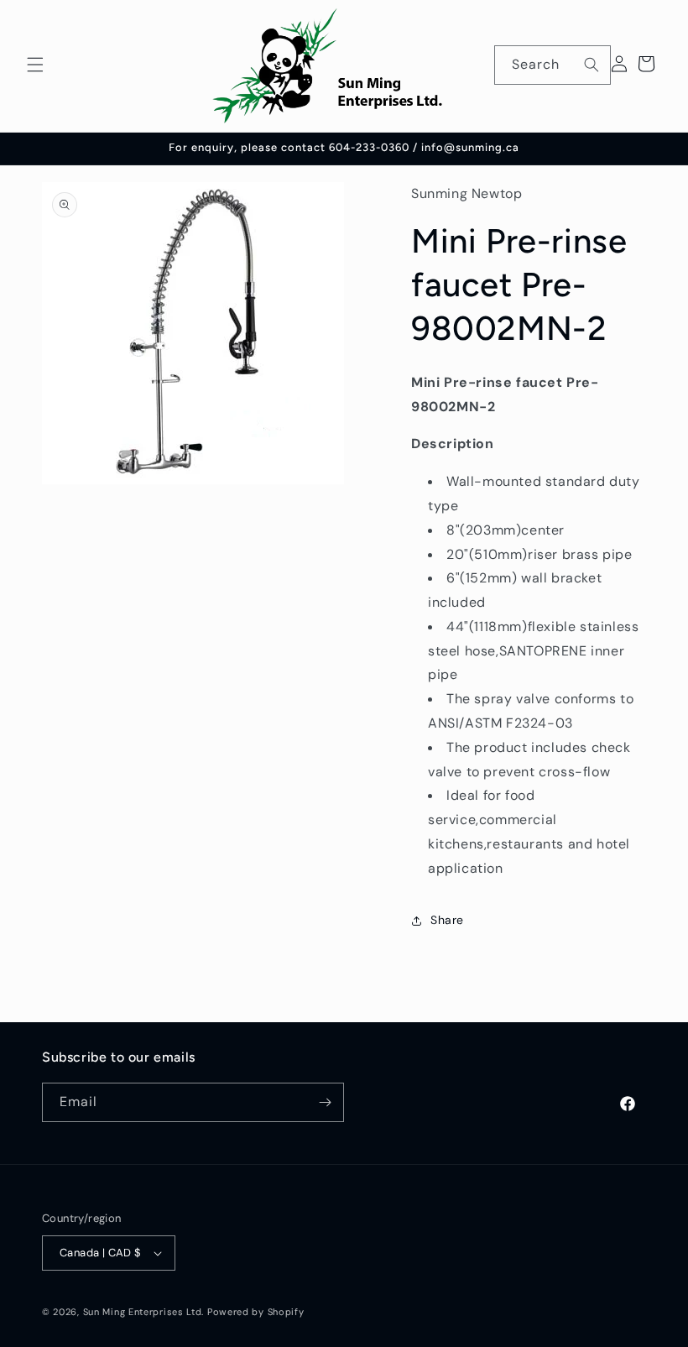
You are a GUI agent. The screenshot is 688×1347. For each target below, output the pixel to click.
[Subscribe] (324, 1102)
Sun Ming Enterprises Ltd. (144, 1312)
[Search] (591, 64)
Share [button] (447, 919)
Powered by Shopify (256, 1312)
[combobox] (552, 65)
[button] (35, 64)
